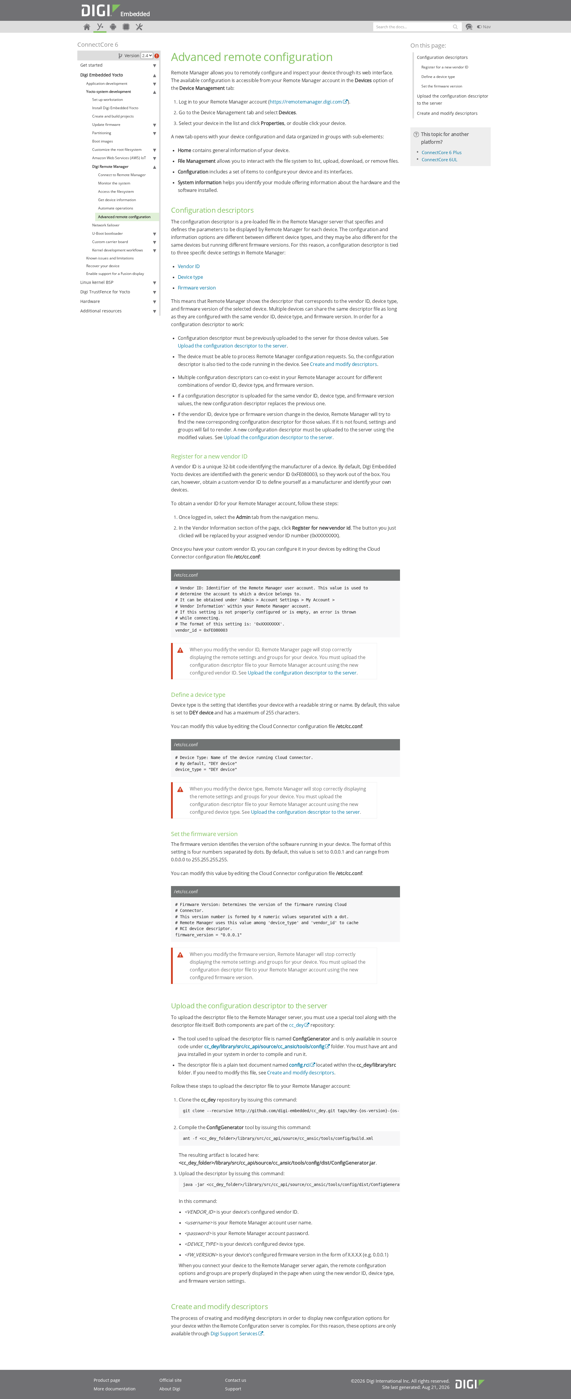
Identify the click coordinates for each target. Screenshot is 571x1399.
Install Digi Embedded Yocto (115, 107)
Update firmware (106, 124)
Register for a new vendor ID (444, 67)
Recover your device (103, 265)
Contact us (235, 1380)
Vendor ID (189, 266)
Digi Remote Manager (110, 166)
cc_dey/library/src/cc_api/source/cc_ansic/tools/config (264, 1046)
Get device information (117, 199)
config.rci (299, 1065)
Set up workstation (107, 99)
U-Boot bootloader (107, 233)
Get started (91, 65)
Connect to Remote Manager (122, 174)
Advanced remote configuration (124, 216)
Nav (486, 26)
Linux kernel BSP (96, 282)
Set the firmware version (441, 86)
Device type (190, 277)
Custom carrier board (110, 241)
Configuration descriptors (442, 57)
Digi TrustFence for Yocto (105, 292)
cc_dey (296, 1025)
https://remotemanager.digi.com (306, 101)
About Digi (169, 1389)
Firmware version (197, 287)
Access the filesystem (116, 191)
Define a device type (438, 76)
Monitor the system (114, 183)
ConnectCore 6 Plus (442, 152)
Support (233, 1389)
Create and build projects (113, 116)
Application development (106, 83)
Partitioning (101, 132)
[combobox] (417, 27)
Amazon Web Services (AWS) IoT (119, 157)
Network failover (106, 225)
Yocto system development (108, 91)
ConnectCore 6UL (439, 159)
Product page (107, 1380)
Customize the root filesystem (117, 149)
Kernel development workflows (117, 250)
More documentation (115, 1389)
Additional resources (101, 311)
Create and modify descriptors (343, 364)
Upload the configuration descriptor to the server (232, 345)
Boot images (102, 141)
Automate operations (115, 208)
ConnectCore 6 (97, 44)
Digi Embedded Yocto (101, 75)
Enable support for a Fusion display (115, 273)
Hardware (90, 301)
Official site (170, 1380)
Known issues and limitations (110, 258)
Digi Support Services (234, 1333)
